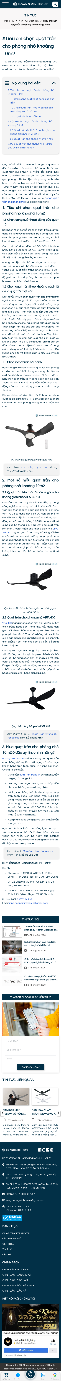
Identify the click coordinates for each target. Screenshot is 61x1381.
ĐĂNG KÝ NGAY (30, 1067)
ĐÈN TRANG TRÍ (11, 1238)
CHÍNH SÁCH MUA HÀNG (16, 1269)
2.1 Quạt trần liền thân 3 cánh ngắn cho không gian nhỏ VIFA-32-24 (32, 132)
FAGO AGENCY (48, 1368)
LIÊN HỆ (6, 1254)
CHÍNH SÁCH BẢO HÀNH (15, 1280)
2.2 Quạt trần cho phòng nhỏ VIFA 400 (31, 139)
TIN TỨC (7, 1249)
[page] (39, 1150)
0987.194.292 (25, 899)
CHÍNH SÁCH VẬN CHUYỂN (17, 1275)
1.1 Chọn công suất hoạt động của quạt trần (33, 101)
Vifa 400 (7, 623)
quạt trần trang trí (29, 774)
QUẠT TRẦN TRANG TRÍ (16, 1233)
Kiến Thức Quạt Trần (29, 21)
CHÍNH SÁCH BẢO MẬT (15, 1291)
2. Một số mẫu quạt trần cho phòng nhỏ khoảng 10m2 (30, 123)
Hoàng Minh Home (13, 758)
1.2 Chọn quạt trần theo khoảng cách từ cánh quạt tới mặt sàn (31, 109)
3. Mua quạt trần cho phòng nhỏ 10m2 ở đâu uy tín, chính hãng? (30, 146)
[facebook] (30, 1330)
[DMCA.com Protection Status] (12, 1218)
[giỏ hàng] (6, 1375)
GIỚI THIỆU (8, 1244)
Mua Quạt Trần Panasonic (38, 851)
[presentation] (3, 1113)
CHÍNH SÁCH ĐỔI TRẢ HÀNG (18, 1285)
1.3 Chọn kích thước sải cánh (26, 116)
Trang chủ (9, 21)
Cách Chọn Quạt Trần (34, 467)
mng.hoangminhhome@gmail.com (28, 903)
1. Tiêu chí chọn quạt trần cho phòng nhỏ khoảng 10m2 (31, 92)
